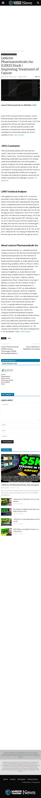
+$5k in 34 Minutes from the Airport (20, 485)
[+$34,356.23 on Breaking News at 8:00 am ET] (6, 522)
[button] (38, 3)
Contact (13, 779)
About (5, 779)
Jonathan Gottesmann (10, 76)
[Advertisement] (20, 28)
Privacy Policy (21, 752)
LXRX (34, 105)
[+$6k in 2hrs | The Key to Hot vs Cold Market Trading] (6, 502)
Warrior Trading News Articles (9, 54)
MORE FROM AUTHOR (9, 363)
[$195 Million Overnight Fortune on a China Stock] (6, 532)
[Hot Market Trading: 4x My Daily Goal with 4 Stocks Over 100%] (6, 512)
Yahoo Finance (19, 135)
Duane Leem (5, 487)
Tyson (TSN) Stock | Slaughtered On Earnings (31, 348)
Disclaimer (21, 779)
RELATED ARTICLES (8, 361)
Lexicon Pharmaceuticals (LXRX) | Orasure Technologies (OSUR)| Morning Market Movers (9, 350)
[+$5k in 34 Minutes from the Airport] (20, 468)
